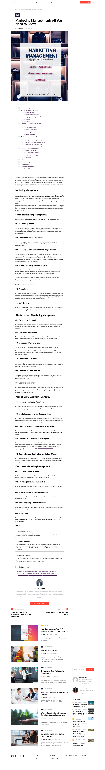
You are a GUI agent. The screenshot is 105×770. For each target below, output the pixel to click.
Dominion (45, 697)
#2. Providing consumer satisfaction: (32, 152)
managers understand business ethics (44, 448)
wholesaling (18, 201)
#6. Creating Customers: (29, 134)
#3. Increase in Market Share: (30, 129)
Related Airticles (27, 168)
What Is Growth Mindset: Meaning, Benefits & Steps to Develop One (53, 714)
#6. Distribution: (27, 121)
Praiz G (44, 653)
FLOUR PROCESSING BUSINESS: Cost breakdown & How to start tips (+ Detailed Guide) (79, 734)
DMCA (36, 758)
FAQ (22, 159)
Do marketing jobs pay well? (28, 166)
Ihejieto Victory (83, 688)
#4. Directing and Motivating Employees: (33, 144)
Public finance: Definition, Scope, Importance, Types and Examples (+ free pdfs (37, 573)
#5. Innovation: (27, 157)
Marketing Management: (27, 108)
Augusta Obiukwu (46, 676)
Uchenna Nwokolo (47, 739)
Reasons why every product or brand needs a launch (79, 705)
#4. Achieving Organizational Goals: (32, 155)
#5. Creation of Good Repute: (30, 132)
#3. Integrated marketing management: (33, 154)
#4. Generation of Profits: (29, 131)
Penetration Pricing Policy (27, 284)
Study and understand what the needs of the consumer (28, 475)
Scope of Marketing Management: (29, 110)
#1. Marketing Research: (29, 112)
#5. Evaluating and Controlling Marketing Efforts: (35, 146)
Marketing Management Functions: (30, 136)
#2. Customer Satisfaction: (30, 127)
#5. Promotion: (27, 119)
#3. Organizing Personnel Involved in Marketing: (34, 142)
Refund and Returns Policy (71, 755)
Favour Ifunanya (83, 677)
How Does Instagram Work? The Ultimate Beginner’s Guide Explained (54, 630)
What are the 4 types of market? (29, 162)
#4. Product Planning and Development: (33, 117)
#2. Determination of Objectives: (31, 114)
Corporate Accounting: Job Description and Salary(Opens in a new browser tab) (37, 575)
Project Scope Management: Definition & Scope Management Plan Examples (37, 571)
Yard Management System (50, 650)
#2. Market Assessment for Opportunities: (33, 140)
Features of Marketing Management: (30, 148)
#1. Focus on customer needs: (30, 150)
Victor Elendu (20, 28)
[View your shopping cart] (77, 2)
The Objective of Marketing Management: (31, 123)
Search (90, 669)
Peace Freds (45, 634)
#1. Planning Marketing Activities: (31, 139)
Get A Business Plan (54, 758)
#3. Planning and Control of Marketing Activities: (35, 116)
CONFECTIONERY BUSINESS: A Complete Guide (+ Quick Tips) (78, 743)
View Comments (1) (39, 603)
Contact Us (52, 755)
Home (16, 9)
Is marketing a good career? (28, 164)
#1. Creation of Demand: (29, 125)
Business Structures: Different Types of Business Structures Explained (79, 713)
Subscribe (84, 2)
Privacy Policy (83, 755)
